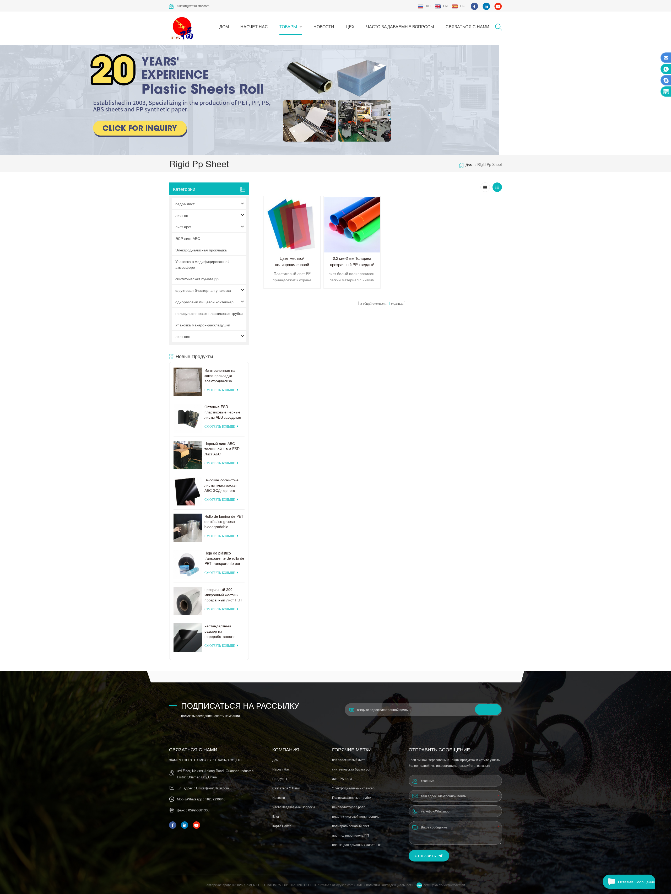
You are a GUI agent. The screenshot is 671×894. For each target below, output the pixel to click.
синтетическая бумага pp (197, 278)
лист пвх (182, 336)
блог (275, 816)
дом (224, 27)
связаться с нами (467, 27)
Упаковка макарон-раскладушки (202, 324)
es (462, 6)
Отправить (425, 855)
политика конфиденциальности (389, 884)
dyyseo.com (345, 884)
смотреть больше (219, 390)
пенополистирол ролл (348, 807)
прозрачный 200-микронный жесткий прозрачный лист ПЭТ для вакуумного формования (223, 594)
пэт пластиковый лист (348, 759)
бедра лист (184, 203)
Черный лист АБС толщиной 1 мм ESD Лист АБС (222, 448)
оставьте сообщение (636, 881)
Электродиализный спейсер (353, 788)
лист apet (183, 226)
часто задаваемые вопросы (400, 27)
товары (288, 27)
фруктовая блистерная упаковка (203, 290)
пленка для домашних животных (356, 844)
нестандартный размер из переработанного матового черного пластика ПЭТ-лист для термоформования (220, 631)
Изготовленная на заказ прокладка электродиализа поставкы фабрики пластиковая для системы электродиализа (220, 375)
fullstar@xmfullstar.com (193, 5)
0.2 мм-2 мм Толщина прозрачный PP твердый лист (352, 264)
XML (359, 884)
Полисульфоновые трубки (351, 797)
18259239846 (215, 799)
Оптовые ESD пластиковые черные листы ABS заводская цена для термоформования (222, 412)
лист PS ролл (342, 778)
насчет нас (254, 27)
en (445, 6)
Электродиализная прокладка (201, 249)
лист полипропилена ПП (350, 835)
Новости (323, 27)
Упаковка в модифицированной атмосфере (202, 264)
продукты (279, 778)
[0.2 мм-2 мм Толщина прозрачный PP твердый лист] (352, 224)
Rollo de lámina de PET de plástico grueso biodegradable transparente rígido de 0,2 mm (223, 521)
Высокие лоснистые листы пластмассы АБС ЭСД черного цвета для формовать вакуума (223, 485)
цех (350, 27)
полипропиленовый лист (350, 825)
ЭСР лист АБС (187, 238)
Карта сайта (281, 825)
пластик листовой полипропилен (356, 816)
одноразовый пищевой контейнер (204, 301)
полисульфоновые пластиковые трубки (209, 313)
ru (428, 6)
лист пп (181, 215)
